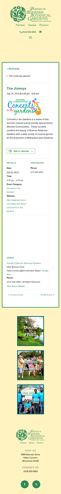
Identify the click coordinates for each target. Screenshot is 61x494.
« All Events (13, 68)
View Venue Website (16, 286)
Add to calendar (21, 151)
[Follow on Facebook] (25, 484)
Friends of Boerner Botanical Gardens (24, 263)
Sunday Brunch (46, 294)
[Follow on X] (36, 484)
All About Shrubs (16, 294)
